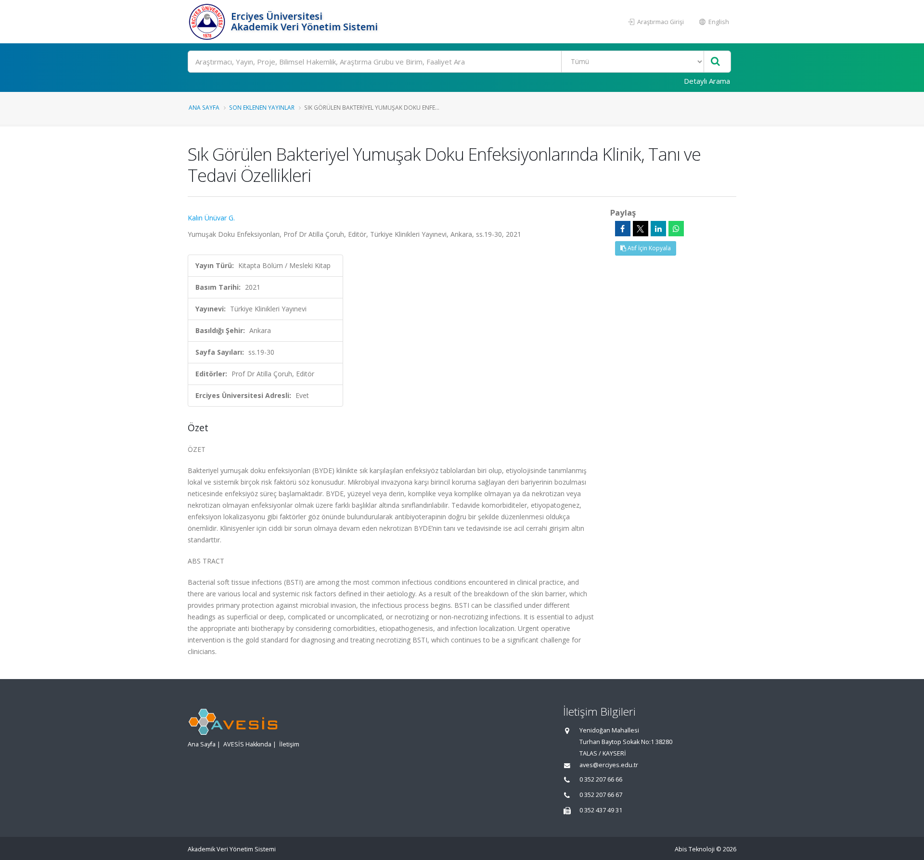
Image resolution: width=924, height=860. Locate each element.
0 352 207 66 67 (600, 795)
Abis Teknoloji (695, 849)
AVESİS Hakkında (247, 744)
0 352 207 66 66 (600, 779)
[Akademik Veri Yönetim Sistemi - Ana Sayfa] (208, 21)
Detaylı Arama (707, 81)
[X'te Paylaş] (640, 228)
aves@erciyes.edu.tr (608, 765)
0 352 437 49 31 (600, 810)
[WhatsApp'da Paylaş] (676, 228)
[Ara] (715, 62)
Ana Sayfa (204, 107)
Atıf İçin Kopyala (648, 248)
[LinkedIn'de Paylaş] (658, 228)
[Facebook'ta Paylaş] (622, 228)
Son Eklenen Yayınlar (262, 107)
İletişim (289, 744)
